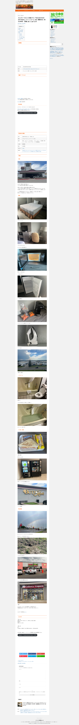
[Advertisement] (32, 124)
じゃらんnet (52, 31)
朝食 (32, 661)
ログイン (51, 58)
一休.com (52, 32)
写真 (19, 32)
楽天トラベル (52, 30)
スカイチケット (53, 39)
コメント (20, 669)
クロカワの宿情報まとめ (39, 720)
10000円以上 (20, 661)
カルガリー (22, 660)
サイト (20, 687)
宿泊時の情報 (20, 31)
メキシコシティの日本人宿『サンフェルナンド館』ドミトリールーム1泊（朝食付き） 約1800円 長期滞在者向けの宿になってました (57, 48)
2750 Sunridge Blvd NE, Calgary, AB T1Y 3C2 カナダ (31, 68)
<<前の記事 (19, 23)
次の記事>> (24, 23)
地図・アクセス (20, 29)
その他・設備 (21, 37)
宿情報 (19, 28)
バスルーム (21, 36)
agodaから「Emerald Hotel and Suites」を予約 (27, 112)
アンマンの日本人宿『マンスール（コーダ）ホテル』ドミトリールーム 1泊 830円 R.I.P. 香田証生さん (57, 55)
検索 (62, 44)
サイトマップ (26, 10)
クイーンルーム (30, 661)
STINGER (49, 723)
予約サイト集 (41, 10)
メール (20, 684)
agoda (23, 148)
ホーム (19, 10)
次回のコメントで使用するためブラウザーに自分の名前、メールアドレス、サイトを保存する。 (32, 692)
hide (22, 26)
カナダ (19, 660)
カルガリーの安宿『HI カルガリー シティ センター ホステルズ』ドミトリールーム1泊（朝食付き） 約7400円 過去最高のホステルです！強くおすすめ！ (34, 704)
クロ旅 (33, 10)
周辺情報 (21, 30)
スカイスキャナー (53, 38)
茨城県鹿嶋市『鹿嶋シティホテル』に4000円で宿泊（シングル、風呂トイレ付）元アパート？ (56, 52)
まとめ (19, 39)
